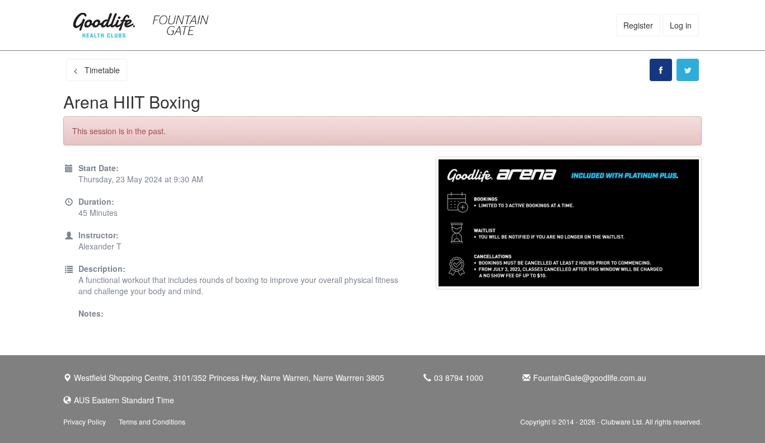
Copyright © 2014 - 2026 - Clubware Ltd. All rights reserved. (611, 421)
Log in (681, 25)
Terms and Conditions (152, 421)
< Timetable (96, 70)
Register (638, 25)
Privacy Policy (84, 421)
